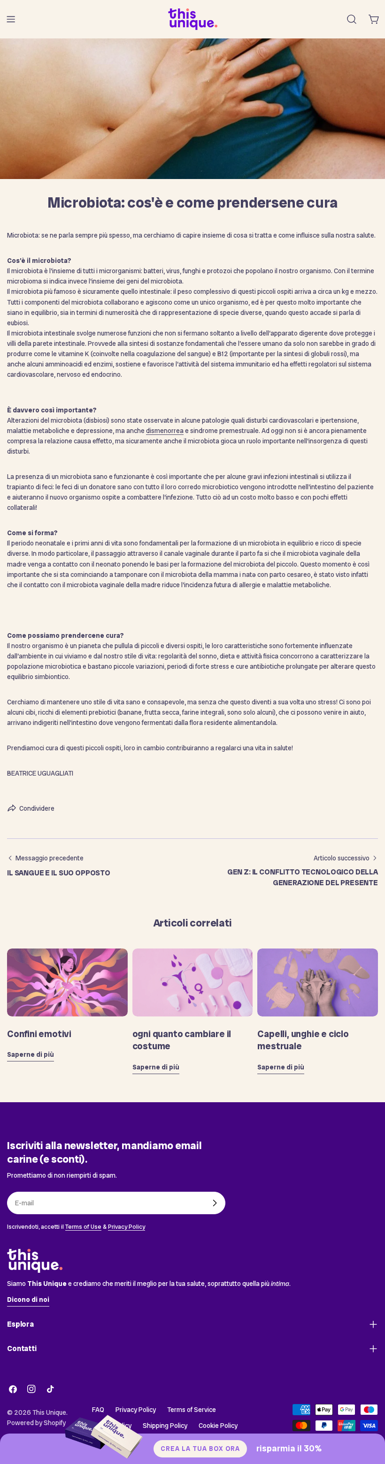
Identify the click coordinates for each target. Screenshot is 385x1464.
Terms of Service (191, 1409)
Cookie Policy (218, 1425)
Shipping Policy (165, 1425)
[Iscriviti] (214, 1203)
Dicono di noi (28, 1299)
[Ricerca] (351, 19)
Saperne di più (30, 1054)
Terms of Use (83, 1227)
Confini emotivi (39, 1034)
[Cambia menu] (10, 19)
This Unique (49, 1412)
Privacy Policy (126, 1227)
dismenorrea (165, 430)
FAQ (98, 1409)
